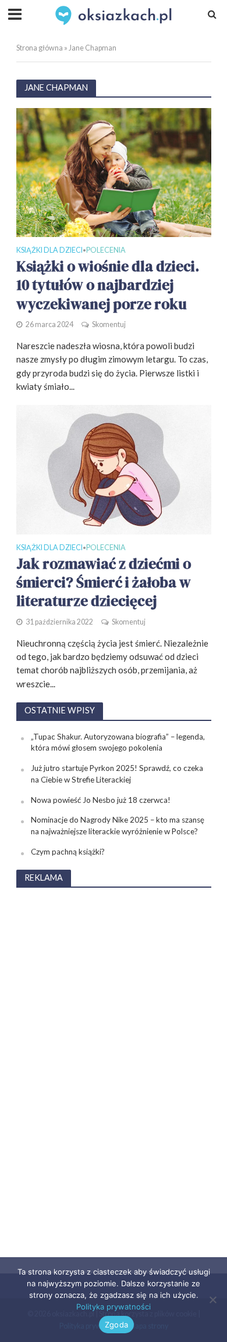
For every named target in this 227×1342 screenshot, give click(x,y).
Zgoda (116, 1324)
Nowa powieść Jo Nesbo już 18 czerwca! (101, 800)
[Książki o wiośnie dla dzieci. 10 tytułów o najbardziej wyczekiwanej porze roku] (113, 171)
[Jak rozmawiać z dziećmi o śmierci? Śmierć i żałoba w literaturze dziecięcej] (113, 469)
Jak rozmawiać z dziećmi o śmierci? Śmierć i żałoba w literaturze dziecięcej (103, 582)
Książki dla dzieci (49, 250)
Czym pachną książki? (68, 851)
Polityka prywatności (113, 1306)
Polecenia (106, 250)
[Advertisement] (113, 1072)
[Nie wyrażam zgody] (212, 1299)
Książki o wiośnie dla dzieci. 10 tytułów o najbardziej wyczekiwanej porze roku (107, 285)
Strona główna (39, 48)
